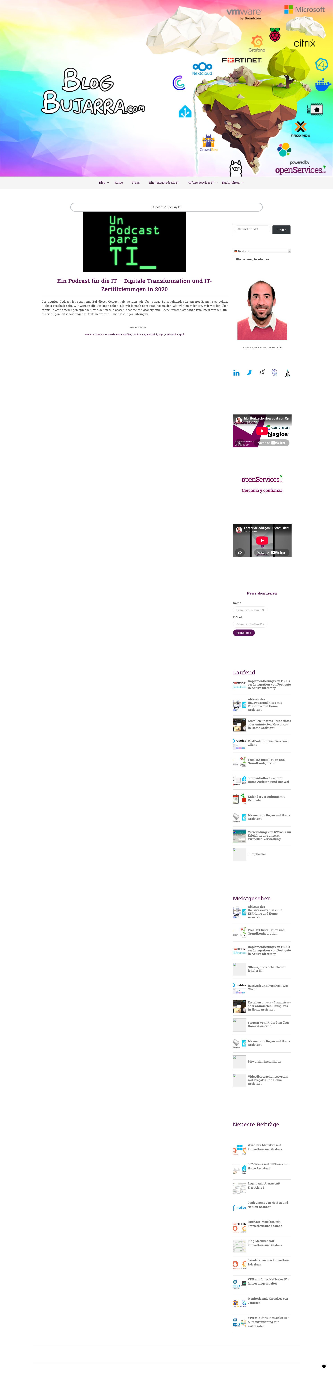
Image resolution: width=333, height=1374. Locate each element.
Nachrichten (231, 182)
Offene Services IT (201, 182)
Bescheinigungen (155, 334)
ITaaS (136, 182)
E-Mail (237, 617)
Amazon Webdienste (111, 334)
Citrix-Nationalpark (175, 334)
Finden (282, 230)
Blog (102, 182)
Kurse (119, 182)
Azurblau (127, 334)
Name (237, 603)
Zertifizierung (139, 334)
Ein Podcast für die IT (164, 182)
